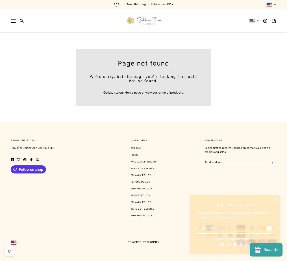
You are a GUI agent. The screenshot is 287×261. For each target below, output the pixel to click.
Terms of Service (142, 168)
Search (136, 148)
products (176, 92)
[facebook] (222, 244)
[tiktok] (241, 244)
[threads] (247, 244)
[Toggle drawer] (13, 21)
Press (135, 155)
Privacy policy (141, 202)
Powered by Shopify (144, 242)
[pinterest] (235, 244)
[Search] (21, 20)
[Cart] (273, 20)
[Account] (265, 20)
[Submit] (269, 228)
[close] (275, 200)
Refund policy (140, 195)
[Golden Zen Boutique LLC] (143, 20)
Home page (133, 92)
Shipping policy (141, 215)
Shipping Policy (141, 188)
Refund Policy (140, 182)
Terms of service (142, 209)
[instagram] (228, 244)
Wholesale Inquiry (144, 161)
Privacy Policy (141, 175)
